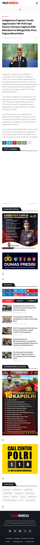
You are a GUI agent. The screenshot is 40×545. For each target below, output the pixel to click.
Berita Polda (19, 493)
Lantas (23, 497)
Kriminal (14, 497)
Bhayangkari (31, 500)
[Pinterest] (14, 143)
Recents (20, 301)
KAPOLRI (6, 497)
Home (8, 542)
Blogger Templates (21, 538)
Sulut (21, 500)
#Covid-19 (7, 490)
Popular (8, 301)
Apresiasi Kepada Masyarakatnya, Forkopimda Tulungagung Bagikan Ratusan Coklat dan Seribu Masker (25, 342)
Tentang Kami (18, 542)
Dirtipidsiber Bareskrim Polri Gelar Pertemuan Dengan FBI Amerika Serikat (24, 308)
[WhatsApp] (19, 143)
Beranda (5, 16)
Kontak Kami (29, 542)
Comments (31, 301)
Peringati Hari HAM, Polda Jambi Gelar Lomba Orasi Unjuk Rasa (25, 319)
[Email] (24, 143)
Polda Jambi (30, 493)
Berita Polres (28, 490)
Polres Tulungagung (10, 500)
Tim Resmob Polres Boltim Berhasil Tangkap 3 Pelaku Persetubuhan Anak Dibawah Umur (24, 355)
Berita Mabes (8, 493)
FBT (33, 538)
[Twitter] (9, 143)
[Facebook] (4, 143)
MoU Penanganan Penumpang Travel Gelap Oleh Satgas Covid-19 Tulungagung (25, 330)
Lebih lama (33, 203)
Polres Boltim (17, 490)
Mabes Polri (31, 497)
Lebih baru (7, 203)
